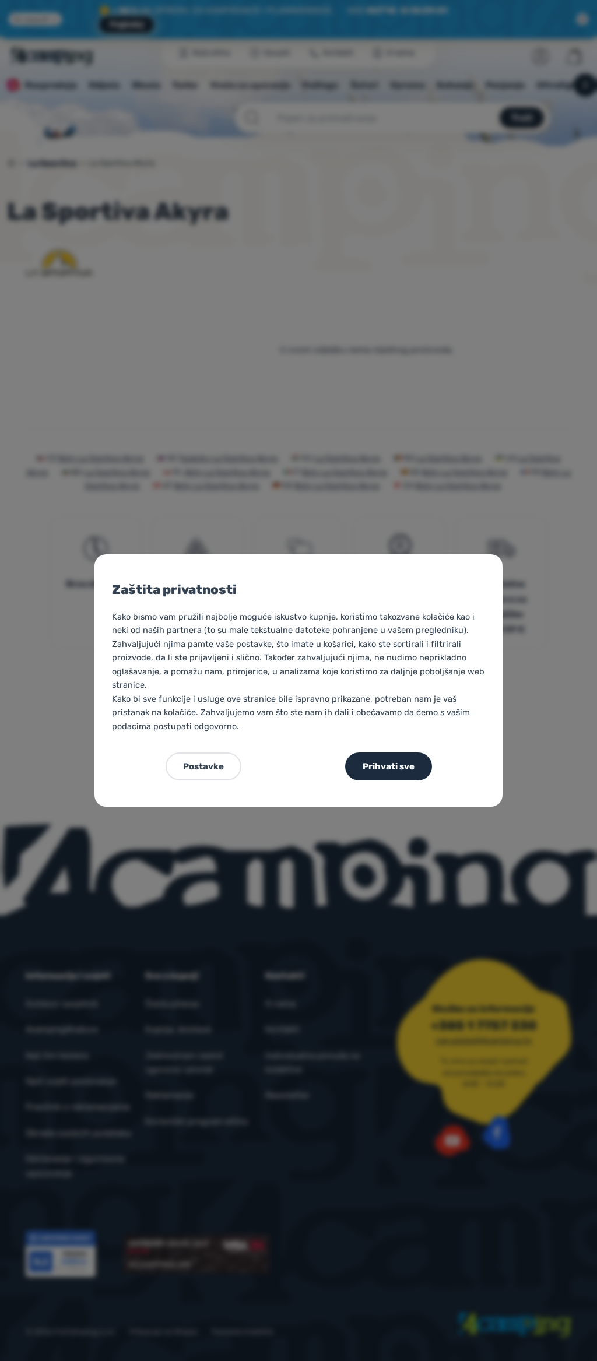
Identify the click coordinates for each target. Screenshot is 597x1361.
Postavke (203, 766)
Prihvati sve (389, 766)
